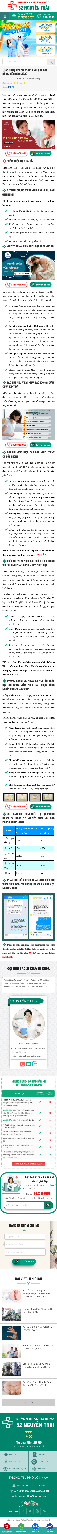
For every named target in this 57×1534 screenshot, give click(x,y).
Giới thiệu (42, 1454)
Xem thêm (28, 1402)
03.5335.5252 (26, 17)
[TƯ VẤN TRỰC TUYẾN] (42, 1185)
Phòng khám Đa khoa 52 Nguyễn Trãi (35, 1520)
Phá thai (41, 1468)
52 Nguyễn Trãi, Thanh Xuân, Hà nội (31, 1490)
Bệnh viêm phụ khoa (18, 1468)
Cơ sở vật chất (44, 1461)
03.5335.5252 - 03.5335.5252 (31, 1485)
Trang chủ (13, 1454)
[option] (28, 38)
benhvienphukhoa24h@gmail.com (31, 1496)
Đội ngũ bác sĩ (15, 1461)
